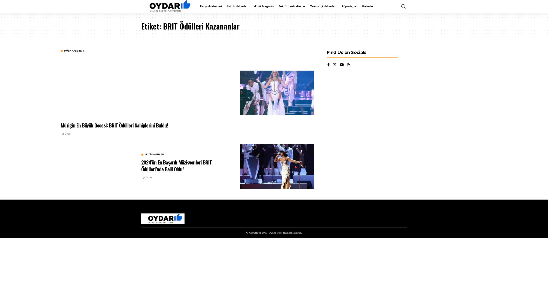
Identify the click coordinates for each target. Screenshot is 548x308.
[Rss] (349, 65)
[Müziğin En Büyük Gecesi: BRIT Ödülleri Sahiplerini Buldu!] (277, 93)
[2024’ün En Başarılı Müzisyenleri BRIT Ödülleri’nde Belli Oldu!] (277, 166)
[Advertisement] (189, 87)
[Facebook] (328, 65)
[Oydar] (167, 6)
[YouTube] (341, 65)
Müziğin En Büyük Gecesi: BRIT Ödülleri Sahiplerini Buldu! (114, 125)
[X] (334, 65)
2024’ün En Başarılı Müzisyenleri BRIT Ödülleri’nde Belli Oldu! (176, 165)
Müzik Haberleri (74, 51)
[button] (403, 6)
